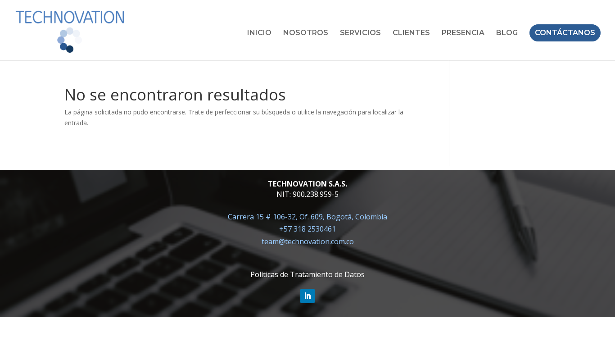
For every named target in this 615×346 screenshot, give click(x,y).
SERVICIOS (360, 33)
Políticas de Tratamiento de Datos (307, 274)
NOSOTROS (305, 33)
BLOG (507, 33)
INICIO (259, 33)
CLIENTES (411, 33)
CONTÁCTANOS (565, 32)
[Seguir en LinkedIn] (307, 296)
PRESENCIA (463, 33)
